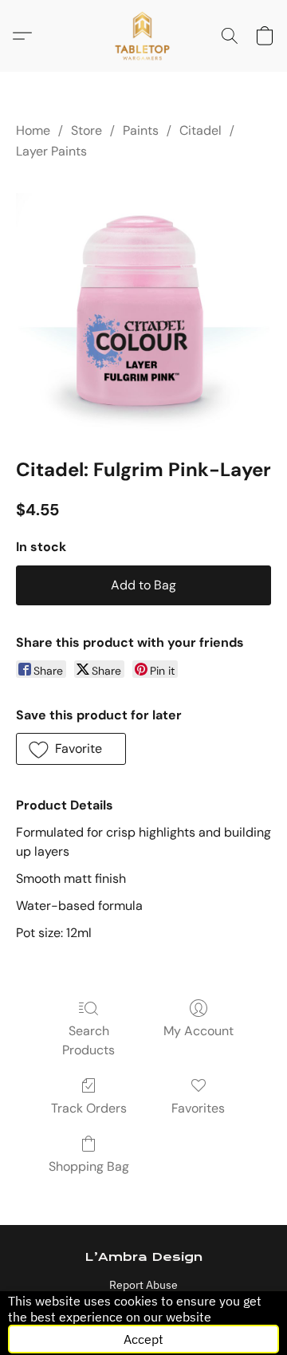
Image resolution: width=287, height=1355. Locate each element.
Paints (141, 130)
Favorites (198, 1108)
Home (33, 130)
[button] (144, 36)
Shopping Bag (89, 1166)
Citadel (200, 130)
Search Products (88, 1040)
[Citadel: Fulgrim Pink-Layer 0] (143, 305)
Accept (143, 1339)
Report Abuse (143, 1285)
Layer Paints (51, 151)
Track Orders (89, 1108)
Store (86, 130)
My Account (198, 1030)
